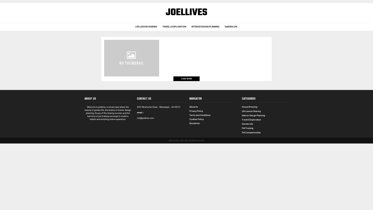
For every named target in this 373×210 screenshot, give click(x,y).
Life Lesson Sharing (146, 27)
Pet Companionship (251, 132)
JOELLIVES (186, 12)
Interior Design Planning (205, 27)
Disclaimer (194, 123)
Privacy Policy (196, 111)
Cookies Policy (196, 119)
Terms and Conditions (200, 115)
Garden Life (231, 27)
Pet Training (247, 128)
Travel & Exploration (174, 27)
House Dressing (249, 107)
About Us (193, 107)
